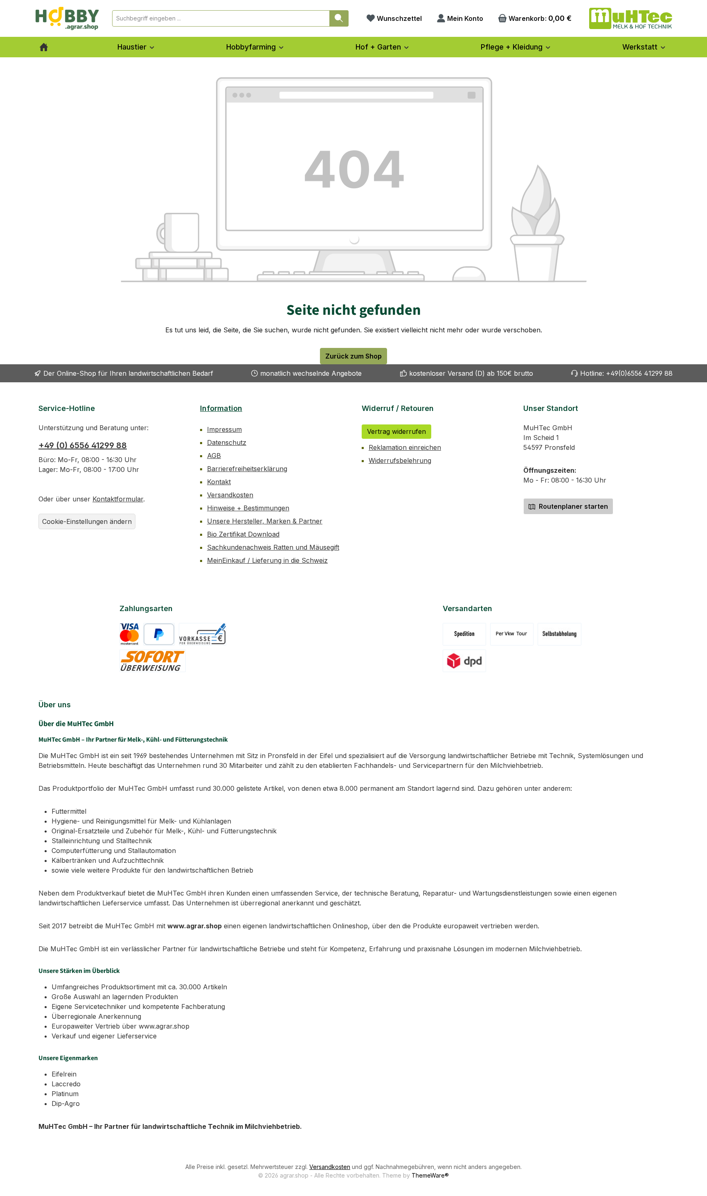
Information (221, 408)
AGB (214, 455)
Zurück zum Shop (353, 356)
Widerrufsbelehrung (400, 460)
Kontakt (219, 482)
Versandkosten (230, 495)
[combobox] (221, 18)
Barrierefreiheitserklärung (247, 469)
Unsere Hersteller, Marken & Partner (264, 521)
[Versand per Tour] (512, 634)
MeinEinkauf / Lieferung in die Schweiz (267, 560)
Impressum (224, 429)
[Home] (43, 47)
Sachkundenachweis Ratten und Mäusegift (273, 547)
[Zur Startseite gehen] (67, 18)
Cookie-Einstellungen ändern (87, 521)
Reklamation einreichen (405, 447)
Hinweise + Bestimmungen (248, 508)
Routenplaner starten (572, 506)
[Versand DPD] (464, 661)
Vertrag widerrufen (396, 431)
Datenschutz (226, 442)
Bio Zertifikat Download (243, 534)
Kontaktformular (117, 499)
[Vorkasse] (202, 634)
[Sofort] (152, 661)
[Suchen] (339, 18)
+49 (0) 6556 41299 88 (82, 445)
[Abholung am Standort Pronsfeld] (559, 634)
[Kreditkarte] (129, 634)
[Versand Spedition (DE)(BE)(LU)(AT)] (464, 634)
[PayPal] (159, 634)
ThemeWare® (430, 1175)
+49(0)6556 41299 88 (639, 373)
